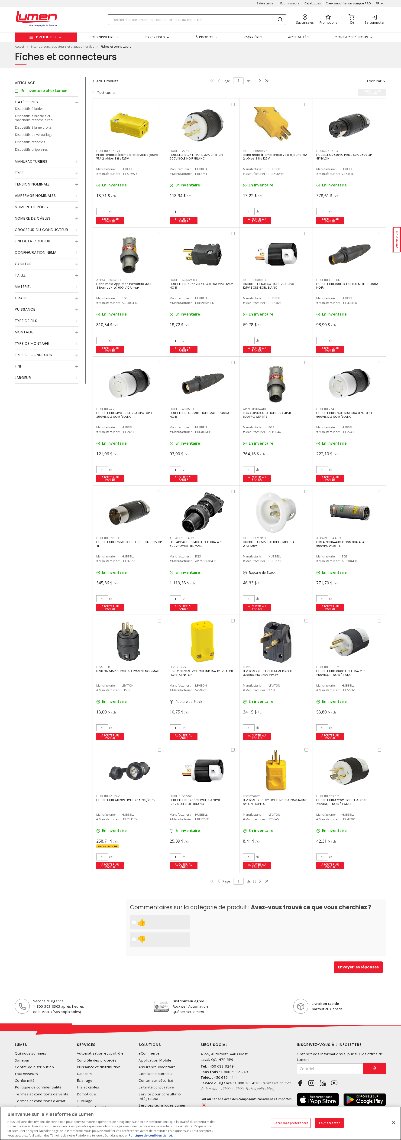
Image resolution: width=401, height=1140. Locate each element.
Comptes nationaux (155, 1074)
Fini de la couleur (32, 241)
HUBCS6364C (327, 151)
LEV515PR (103, 667)
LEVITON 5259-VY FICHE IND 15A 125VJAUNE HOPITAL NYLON (201, 673)
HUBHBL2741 (179, 151)
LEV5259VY (178, 667)
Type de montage (32, 343)
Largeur (23, 377)
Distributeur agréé (188, 1001)
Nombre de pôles (31, 207)
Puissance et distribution (98, 1067)
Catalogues (312, 3)
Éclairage (84, 1080)
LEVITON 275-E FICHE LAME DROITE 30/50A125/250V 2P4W (268, 673)
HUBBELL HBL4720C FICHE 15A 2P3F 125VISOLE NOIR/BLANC (341, 802)
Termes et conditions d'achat (40, 1101)
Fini (18, 366)
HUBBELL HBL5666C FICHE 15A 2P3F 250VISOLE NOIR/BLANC (341, 673)
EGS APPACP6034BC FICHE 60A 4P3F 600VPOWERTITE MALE (197, 544)
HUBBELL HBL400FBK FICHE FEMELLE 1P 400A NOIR (347, 286)
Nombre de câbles (33, 218)
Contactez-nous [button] (351, 37)
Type (19, 172)
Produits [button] (46, 37)
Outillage (84, 1101)
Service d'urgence (48, 1001)
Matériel (23, 286)
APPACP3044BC (255, 409)
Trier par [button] (374, 80)
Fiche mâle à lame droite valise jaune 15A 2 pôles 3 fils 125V (275, 156)
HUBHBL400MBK (182, 409)
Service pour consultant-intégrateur (160, 1096)
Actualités (298, 37)
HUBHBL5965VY (255, 151)
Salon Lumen (266, 3)
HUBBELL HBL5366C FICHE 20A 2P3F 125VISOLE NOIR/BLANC (269, 286)
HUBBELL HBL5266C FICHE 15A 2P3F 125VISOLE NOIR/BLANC (195, 802)
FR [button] (377, 3)
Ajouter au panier (110, 220)
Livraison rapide (325, 1003)
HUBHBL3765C (107, 538)
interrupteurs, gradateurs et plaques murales (62, 46)
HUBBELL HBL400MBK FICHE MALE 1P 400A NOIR (199, 415)
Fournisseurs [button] (102, 37)
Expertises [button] (155, 37)
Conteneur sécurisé (156, 1080)
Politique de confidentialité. (150, 1135)
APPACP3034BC (108, 280)
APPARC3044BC (328, 538)
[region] (200, 1123)
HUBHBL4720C (327, 796)
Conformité (25, 1080)
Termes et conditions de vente (41, 1094)
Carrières (253, 37)
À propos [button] (204, 37)
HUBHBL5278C (254, 538)
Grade (21, 298)
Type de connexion (33, 354)
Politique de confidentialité (38, 1087)
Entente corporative (156, 1087)
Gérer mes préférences (290, 1123)
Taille (20, 275)
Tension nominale (32, 184)
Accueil (20, 46)
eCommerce (149, 1053)
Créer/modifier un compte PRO (348, 3)
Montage (24, 332)
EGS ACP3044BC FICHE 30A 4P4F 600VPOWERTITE (267, 415)
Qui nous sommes (30, 1053)
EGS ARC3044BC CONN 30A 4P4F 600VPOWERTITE (341, 544)
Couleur (23, 263)
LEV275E (249, 667)
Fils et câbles (88, 1087)
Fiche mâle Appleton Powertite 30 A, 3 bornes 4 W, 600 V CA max (124, 286)
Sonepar (22, 1060)
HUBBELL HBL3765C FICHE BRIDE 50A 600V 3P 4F (129, 544)
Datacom (84, 1074)
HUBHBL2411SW (108, 796)
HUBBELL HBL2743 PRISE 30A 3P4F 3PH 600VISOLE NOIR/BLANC (344, 415)
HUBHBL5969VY (108, 151)
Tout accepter (329, 1123)
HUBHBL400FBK (328, 280)
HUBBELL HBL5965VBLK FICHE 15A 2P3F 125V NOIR (201, 286)
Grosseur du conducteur (41, 229)
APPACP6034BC (182, 538)
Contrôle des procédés (96, 1060)
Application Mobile (155, 1060)
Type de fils (26, 320)
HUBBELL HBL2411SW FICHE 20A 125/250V (125, 800)
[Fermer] (393, 1123)
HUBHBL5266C (181, 796)
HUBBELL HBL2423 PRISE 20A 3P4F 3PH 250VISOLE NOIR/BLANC (124, 415)
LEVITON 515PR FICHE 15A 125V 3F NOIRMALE (128, 671)
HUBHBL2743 (326, 409)
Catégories (26, 102)
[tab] (46, 83)
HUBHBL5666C (327, 667)
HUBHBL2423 (106, 409)
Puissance (25, 309)
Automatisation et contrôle (100, 1053)
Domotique (86, 1094)
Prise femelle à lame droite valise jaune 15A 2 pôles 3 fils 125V (127, 156)
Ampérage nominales (35, 195)
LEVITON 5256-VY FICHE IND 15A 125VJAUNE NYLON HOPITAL (275, 802)
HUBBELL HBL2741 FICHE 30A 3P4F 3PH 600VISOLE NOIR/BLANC (197, 156)
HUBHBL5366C (254, 280)
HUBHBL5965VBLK (183, 280)
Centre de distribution (34, 1067)
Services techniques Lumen (162, 1105)
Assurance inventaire (157, 1067)
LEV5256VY (251, 796)
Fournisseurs (290, 3)
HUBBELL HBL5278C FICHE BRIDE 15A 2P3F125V (268, 544)
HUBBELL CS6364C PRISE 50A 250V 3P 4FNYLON (344, 156)
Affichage (25, 82)
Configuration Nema (36, 252)
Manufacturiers (31, 161)
